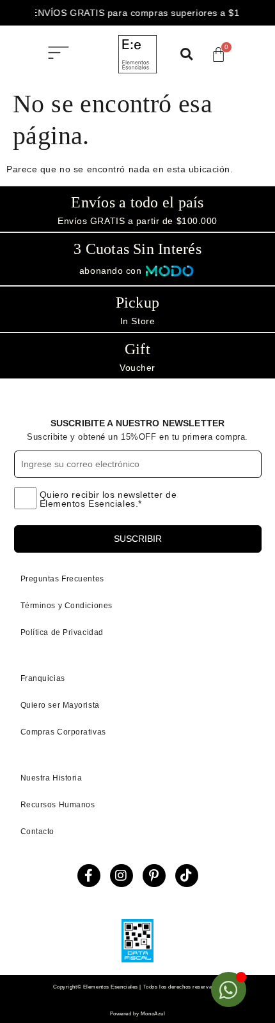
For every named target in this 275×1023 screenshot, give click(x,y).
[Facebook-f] (88, 875)
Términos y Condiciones (66, 605)
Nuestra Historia (51, 777)
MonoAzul (153, 1014)
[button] (58, 54)
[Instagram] (121, 875)
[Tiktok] (186, 875)
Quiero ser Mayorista (60, 705)
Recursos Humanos (57, 804)
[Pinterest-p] (154, 875)
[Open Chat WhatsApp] (228, 989)
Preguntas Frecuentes (62, 578)
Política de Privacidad (62, 632)
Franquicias (42, 678)
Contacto (37, 831)
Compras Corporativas (63, 732)
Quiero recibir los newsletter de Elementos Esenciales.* (108, 499)
